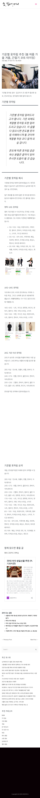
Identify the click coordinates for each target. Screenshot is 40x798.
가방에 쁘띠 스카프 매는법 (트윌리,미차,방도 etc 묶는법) (21, 631)
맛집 (3, 732)
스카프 (19, 295)
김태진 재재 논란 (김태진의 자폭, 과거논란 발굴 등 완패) (17, 693)
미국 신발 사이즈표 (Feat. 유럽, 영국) (16, 623)
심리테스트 (5, 741)
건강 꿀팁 (4, 721)
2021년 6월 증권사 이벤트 (9, 681)
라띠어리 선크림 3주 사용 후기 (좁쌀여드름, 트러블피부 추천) (19, 696)
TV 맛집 (4, 718)
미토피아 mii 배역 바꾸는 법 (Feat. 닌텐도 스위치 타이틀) (17, 699)
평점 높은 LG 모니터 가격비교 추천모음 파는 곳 (15, 704)
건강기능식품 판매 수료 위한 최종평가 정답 (13, 667)
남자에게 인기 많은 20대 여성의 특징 (12, 661)
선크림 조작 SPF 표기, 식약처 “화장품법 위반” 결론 (16, 690)
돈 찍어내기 (5, 727)
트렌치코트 (15, 299)
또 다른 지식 (5, 729)
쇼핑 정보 (4, 738)
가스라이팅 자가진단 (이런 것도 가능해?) (13, 678)
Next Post (34, 639)
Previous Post (7, 639)
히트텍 (29, 218)
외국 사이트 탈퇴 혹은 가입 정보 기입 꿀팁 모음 (15, 670)
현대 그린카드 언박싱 (11, 553)
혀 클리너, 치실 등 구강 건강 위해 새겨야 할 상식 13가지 (17, 687)
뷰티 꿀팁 (4, 735)
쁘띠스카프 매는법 (11, 620)
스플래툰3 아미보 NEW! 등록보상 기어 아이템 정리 (16, 664)
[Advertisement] (20, 29)
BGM (3, 715)
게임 (3, 724)
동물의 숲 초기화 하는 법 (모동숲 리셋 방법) (14, 684)
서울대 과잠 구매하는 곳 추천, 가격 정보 (13, 702)
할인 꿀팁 (4, 744)
